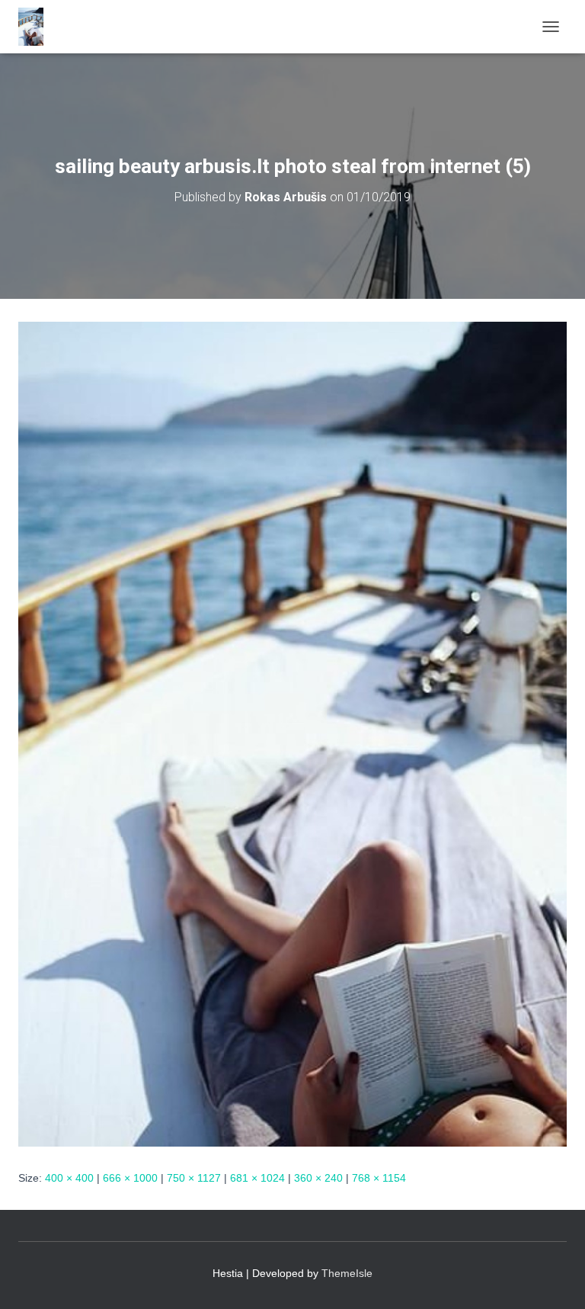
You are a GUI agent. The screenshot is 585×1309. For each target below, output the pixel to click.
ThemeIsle (346, 1273)
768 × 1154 (379, 1178)
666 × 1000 (130, 1178)
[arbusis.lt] (36, 27)
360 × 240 (318, 1178)
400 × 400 (69, 1178)
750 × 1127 (194, 1178)
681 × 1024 (257, 1178)
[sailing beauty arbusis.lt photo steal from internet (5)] (292, 733)
